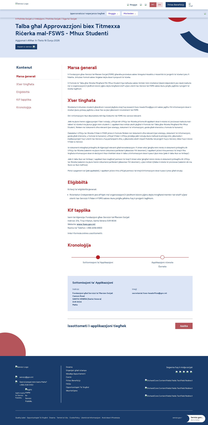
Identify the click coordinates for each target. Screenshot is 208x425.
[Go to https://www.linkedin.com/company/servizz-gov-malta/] (191, 372)
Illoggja (113, 13)
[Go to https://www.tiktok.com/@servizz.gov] (184, 372)
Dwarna (69, 367)
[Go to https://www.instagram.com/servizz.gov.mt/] (180, 372)
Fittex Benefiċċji (176, 4)
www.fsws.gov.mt (86, 224)
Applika (184, 326)
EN (159, 4)
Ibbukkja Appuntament (75, 374)
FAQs (68, 384)
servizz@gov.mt (26, 377)
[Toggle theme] (141, 5)
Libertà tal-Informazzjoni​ (90, 418)
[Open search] (146, 5)
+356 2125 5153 (26, 385)
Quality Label (20, 418)
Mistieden (130, 13)
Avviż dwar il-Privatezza (111, 418)
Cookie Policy (74, 418)
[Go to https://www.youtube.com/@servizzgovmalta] (188, 372)
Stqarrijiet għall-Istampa (76, 370)
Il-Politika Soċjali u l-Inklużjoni (29, 18)
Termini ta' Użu (62, 418)
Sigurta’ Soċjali (69, 18)
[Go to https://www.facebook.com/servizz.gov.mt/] (177, 372)
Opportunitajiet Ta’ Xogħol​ (77, 387)
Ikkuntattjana (71, 390)
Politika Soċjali (53, 18)
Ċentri (68, 377)
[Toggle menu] (191, 4)
